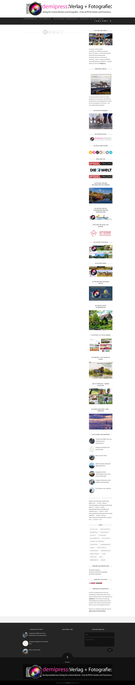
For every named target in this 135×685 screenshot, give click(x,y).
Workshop (103, 559)
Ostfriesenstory (94, 550)
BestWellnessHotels (105, 529)
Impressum (92, 611)
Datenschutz (101, 611)
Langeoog (92, 547)
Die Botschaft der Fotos (88, 18)
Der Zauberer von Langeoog (103, 488)
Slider (103, 553)
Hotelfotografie (106, 538)
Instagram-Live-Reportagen (97, 541)
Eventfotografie (104, 532)
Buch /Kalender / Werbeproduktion (66, 18)
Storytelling (93, 556)
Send (110, 650)
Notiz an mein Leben (101, 455)
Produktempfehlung (105, 550)
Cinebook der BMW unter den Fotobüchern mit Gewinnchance (103, 441)
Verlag (101, 556)
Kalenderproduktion (105, 544)
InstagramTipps (94, 544)
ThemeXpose (68, 682)
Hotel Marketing (45, 18)
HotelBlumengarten (94, 538)
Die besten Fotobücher (95, 574)
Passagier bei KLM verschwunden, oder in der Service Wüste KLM (103, 474)
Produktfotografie (94, 553)
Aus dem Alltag (94, 529)
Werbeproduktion (94, 559)
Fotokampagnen (102, 535)
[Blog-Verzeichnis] (92, 583)
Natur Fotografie (101, 547)
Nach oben (67, 662)
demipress (103, 63)
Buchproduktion (94, 532)
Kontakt (101, 18)
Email (102, 605)
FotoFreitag (93, 535)
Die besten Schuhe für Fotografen (98, 572)
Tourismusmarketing (30, 18)
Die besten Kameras (94, 570)
